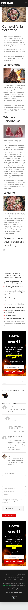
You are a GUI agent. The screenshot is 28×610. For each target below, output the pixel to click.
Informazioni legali (16, 592)
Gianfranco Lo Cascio (7, 381)
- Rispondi (10, 456)
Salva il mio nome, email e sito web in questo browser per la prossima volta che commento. (13, 501)
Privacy (8, 592)
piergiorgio (10, 436)
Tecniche (4, 383)
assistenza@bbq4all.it (16, 589)
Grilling (22, 381)
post (7, 277)
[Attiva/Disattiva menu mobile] (26, 2)
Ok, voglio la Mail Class (14, 372)
